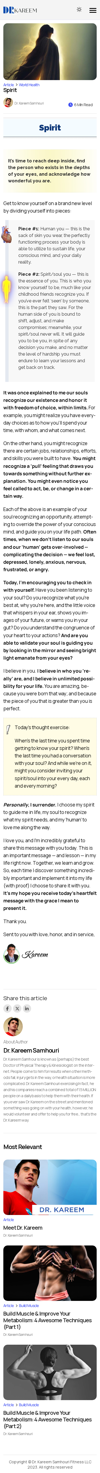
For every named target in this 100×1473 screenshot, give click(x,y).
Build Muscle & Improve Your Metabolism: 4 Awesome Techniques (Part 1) (47, 1320)
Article (8, 85)
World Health (29, 85)
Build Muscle (29, 1306)
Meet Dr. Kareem (22, 1227)
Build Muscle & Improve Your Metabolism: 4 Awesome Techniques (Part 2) (47, 1419)
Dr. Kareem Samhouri (29, 103)
